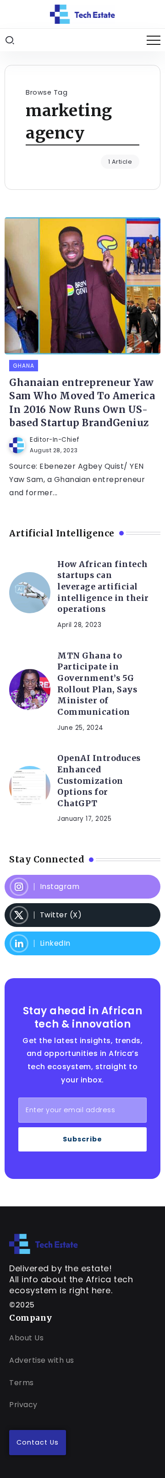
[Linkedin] (82, 943)
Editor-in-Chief (55, 439)
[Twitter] (82, 915)
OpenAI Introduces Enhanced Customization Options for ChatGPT (99, 781)
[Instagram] (82, 887)
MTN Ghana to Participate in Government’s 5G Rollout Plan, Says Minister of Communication (97, 684)
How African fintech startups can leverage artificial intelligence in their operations (103, 587)
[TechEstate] (43, 1243)
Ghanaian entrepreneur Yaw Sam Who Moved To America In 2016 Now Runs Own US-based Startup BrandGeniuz (82, 402)
